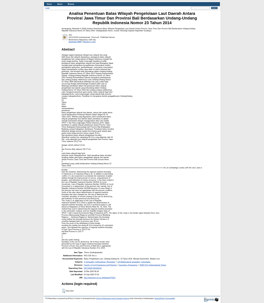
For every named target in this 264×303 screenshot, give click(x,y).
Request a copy (89, 42)
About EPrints (160, 298)
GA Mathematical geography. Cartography (134, 262)
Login (47, 8)
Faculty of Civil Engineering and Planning (100, 265)
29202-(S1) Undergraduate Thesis (153, 265)
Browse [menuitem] (71, 4)
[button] (63, 291)
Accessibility (170, 298)
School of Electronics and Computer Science (112, 298)
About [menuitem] (59, 4)
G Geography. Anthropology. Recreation (99, 262)
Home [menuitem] (49, 4)
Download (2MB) (75, 42)
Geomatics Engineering (128, 265)
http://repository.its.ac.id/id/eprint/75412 (99, 278)
